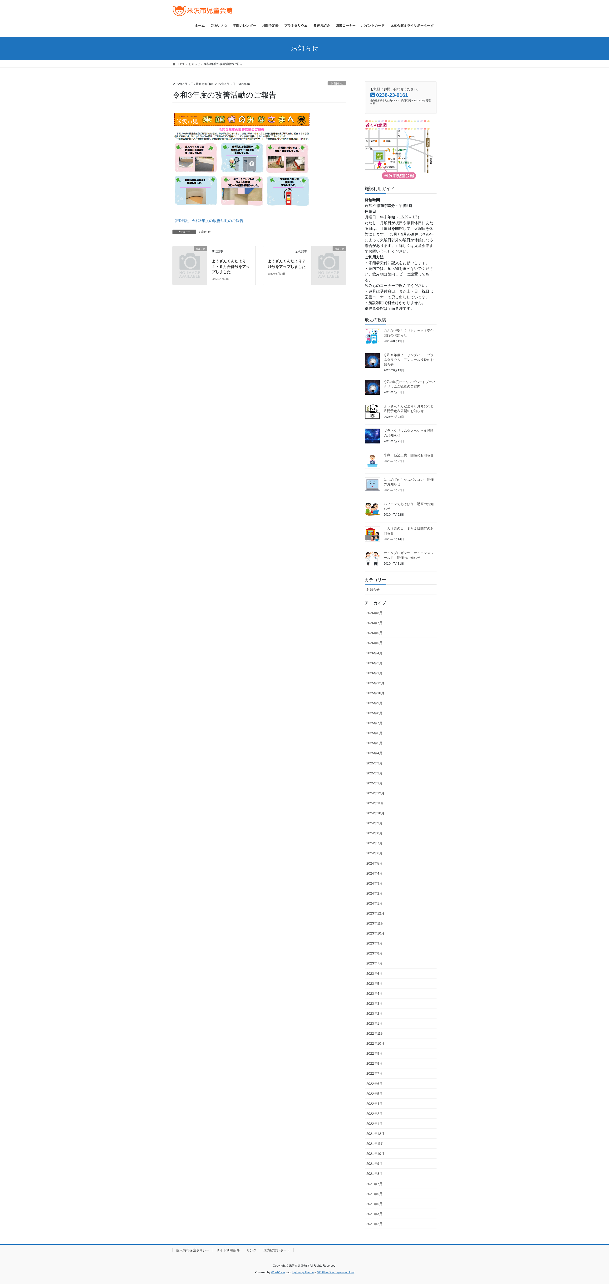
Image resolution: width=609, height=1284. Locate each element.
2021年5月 (374, 1204)
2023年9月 (374, 943)
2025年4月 (374, 753)
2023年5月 (374, 983)
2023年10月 (375, 933)
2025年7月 (374, 723)
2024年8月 (374, 833)
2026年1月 (374, 673)
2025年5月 (374, 743)
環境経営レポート (276, 1250)
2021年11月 (375, 1144)
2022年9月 (374, 1053)
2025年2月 (374, 773)
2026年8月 (374, 613)
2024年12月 (375, 793)
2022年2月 (374, 1114)
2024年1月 (374, 903)
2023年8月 (374, 953)
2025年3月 (374, 763)
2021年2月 (374, 1224)
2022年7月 (374, 1073)
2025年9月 (374, 703)
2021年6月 (374, 1194)
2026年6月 (374, 633)
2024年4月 (374, 873)
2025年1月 (374, 783)
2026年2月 (374, 663)
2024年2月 (374, 893)
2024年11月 (375, 803)
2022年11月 (375, 1033)
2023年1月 (374, 1023)
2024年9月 (374, 823)
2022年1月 (374, 1124)
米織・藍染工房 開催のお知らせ (409, 455)
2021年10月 (375, 1154)
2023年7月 (374, 963)
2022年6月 (374, 1084)
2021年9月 (374, 1164)
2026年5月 (374, 643)
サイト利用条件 (228, 1250)
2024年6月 (374, 853)
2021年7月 (374, 1184)
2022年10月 (375, 1043)
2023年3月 (374, 1003)
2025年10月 (375, 693)
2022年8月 (374, 1063)
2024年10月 (375, 813)
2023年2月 (374, 1013)
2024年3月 (374, 883)
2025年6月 (374, 733)
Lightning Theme (303, 1272)
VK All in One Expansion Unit (335, 1272)
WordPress (278, 1272)
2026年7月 (374, 623)
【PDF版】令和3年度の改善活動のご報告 (207, 221)
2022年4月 (374, 1104)
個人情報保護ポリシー (192, 1250)
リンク (251, 1250)
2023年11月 (375, 923)
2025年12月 (375, 683)
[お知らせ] (190, 257)
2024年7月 (374, 843)
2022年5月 (374, 1094)
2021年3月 (374, 1214)
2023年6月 (374, 973)
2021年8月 (374, 1174)
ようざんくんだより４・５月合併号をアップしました (231, 266)
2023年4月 (374, 993)
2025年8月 (374, 713)
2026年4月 (374, 653)
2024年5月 (374, 863)
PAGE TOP (591, 1241)
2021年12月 (375, 1134)
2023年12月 (375, 913)
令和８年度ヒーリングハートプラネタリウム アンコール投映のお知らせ (409, 359)
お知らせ (337, 83)
